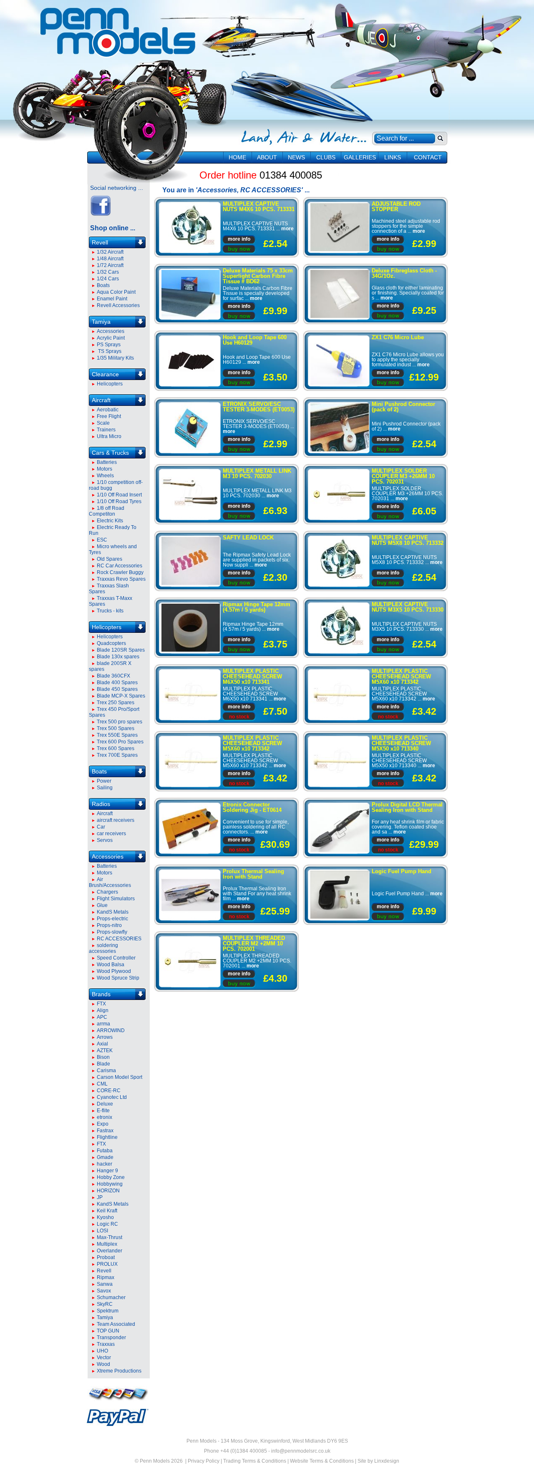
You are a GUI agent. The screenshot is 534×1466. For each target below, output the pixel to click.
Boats (103, 285)
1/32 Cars (108, 272)
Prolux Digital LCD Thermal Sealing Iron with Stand (407, 807)
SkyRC (105, 1304)
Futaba (105, 1151)
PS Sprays (109, 345)
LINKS (392, 157)
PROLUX (107, 1264)
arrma (103, 1024)
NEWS (296, 157)
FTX (101, 1004)
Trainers (106, 430)
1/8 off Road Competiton (106, 511)
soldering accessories (103, 948)
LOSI (102, 1231)
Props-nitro (109, 925)
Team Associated (116, 1324)
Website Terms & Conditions (322, 1461)
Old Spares (109, 559)
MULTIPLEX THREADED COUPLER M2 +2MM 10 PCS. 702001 (254, 943)
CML (102, 1084)
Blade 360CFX (113, 676)
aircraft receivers (115, 820)
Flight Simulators (116, 899)
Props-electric (112, 919)
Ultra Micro (109, 436)
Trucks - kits (110, 611)
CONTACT (428, 157)
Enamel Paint (112, 299)
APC (102, 1017)
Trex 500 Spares (115, 728)
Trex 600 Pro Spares (120, 742)
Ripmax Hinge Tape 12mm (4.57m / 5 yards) (256, 607)
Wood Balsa (110, 964)
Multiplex (107, 1244)
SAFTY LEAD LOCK (248, 537)
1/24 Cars (108, 279)
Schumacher (111, 1297)
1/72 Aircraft (110, 265)
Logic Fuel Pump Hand (401, 871)
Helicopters (110, 384)
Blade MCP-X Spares (121, 696)
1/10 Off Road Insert (119, 495)
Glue (102, 905)
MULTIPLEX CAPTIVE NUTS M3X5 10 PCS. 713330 (407, 607)
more (287, 229)
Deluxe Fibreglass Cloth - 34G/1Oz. (404, 273)
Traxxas (106, 1344)
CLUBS (325, 157)
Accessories (110, 331)
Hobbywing (110, 1184)
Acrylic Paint (111, 338)
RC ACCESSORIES (119, 939)
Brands (101, 994)
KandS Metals (112, 912)
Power (104, 781)
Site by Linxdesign (378, 1461)
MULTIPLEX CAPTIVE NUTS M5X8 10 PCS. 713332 (407, 540)
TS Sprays (109, 351)
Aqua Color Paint (116, 292)
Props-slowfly (112, 932)
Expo (102, 1124)
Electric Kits (110, 521)
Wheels (105, 476)
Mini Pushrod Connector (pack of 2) (403, 407)
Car (101, 827)
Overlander (109, 1251)
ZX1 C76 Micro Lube (398, 337)
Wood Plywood (114, 971)
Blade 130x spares (118, 657)
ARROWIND (111, 1030)
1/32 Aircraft (110, 252)
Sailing (105, 788)
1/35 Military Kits (115, 358)
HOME (237, 157)
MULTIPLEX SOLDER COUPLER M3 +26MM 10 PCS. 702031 (403, 476)
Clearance (105, 374)
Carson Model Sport (119, 1077)
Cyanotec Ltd (112, 1097)
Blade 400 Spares (117, 682)
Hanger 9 (107, 1171)
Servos (105, 840)
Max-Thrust (109, 1237)
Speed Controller (116, 958)
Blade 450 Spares (117, 689)
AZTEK (105, 1050)
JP (100, 1197)
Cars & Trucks (110, 452)
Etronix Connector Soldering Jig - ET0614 (252, 807)
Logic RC (107, 1224)
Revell (100, 242)
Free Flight (109, 416)
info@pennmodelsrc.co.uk (300, 1451)
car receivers (111, 833)
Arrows (105, 1037)
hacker (104, 1164)
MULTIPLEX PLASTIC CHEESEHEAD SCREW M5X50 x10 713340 (401, 743)
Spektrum (107, 1311)
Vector (104, 1357)
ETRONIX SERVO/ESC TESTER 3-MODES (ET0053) (259, 407)
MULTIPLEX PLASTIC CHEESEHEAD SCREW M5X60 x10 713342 (401, 676)
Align (102, 1010)
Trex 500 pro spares (119, 722)
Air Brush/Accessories (110, 882)
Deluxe (105, 1104)
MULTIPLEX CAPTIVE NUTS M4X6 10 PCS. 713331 (259, 206)
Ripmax (105, 1277)
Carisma (106, 1070)
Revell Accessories (118, 305)
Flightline (107, 1137)
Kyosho (105, 1217)
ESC (102, 540)
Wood (103, 1364)
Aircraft (101, 400)
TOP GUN (108, 1331)
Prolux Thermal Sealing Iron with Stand (253, 874)
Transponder (111, 1337)
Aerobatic (107, 410)
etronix (104, 1117)
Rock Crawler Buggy (120, 572)
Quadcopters (111, 643)
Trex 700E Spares (117, 755)
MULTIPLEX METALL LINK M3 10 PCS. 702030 (257, 473)
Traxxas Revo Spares (121, 579)
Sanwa (105, 1284)
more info (239, 239)
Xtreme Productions (119, 1371)
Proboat (106, 1257)
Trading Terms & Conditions (254, 1461)
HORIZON (108, 1191)
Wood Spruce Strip (118, 978)
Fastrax (105, 1131)
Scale (103, 423)
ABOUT (267, 157)
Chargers (107, 892)
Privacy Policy (203, 1461)
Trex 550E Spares (117, 735)
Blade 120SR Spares (121, 650)
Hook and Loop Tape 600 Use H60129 (255, 340)
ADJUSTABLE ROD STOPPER (396, 206)
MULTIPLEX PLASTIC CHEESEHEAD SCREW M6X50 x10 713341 (252, 676)
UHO (102, 1351)
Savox (104, 1291)
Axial (102, 1044)
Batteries (107, 462)
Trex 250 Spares (115, 702)
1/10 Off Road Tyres (119, 501)
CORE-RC (109, 1090)
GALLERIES (360, 157)
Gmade (105, 1157)
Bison (103, 1057)
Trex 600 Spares (115, 748)
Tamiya (101, 321)
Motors (104, 469)
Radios (101, 804)
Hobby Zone (111, 1177)
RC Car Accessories (119, 566)
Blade (103, 1064)
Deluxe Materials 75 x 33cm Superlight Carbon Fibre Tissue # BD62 (258, 276)
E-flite (103, 1110)
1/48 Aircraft (110, 259)
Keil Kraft (107, 1211)
